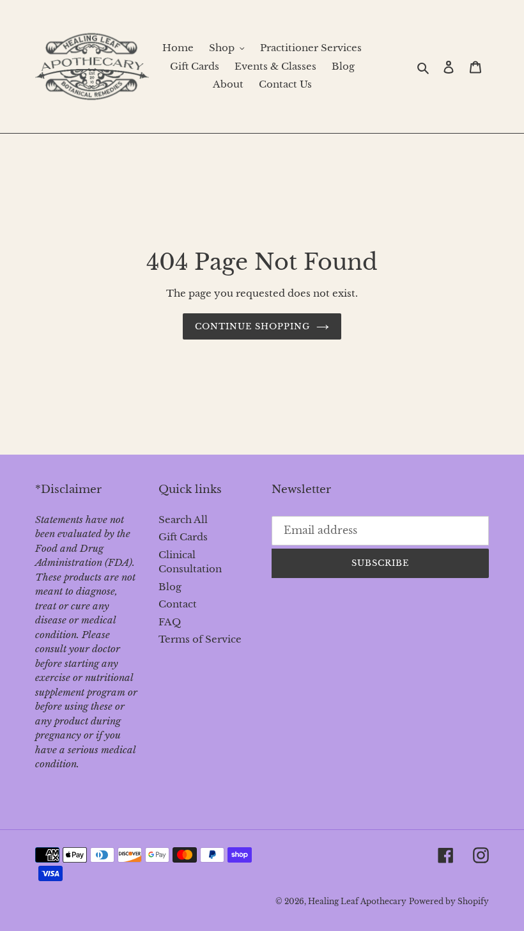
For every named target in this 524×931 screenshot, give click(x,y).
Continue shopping (253, 326)
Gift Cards (183, 537)
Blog (169, 587)
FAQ (169, 622)
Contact (177, 604)
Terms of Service (200, 639)
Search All (183, 519)
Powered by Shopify (449, 901)
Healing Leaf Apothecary (357, 901)
